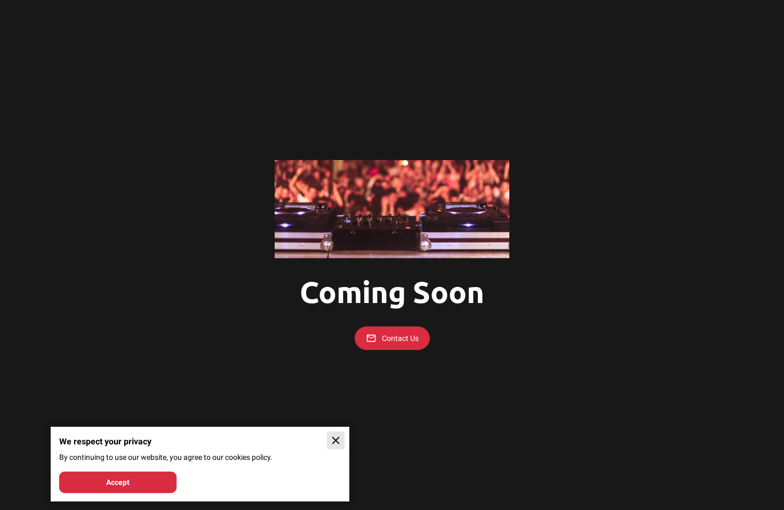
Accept (118, 482)
